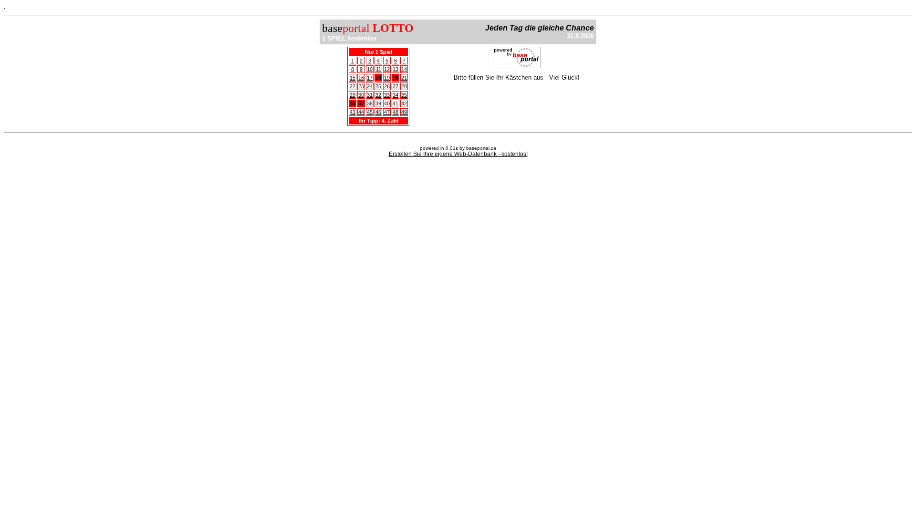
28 (404, 86)
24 (370, 86)
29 (352, 95)
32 (378, 95)
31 (370, 95)
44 (361, 112)
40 (387, 103)
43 (352, 112)
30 (361, 95)
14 (404, 69)
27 (395, 86)
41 (395, 103)
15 (352, 78)
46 (378, 112)
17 (370, 78)
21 (404, 78)
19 (387, 78)
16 (361, 78)
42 (404, 103)
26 (387, 86)
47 (387, 112)
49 (404, 112)
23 (361, 86)
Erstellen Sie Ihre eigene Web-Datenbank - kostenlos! (458, 154)
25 (378, 86)
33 (387, 95)
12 (387, 69)
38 (370, 103)
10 (370, 69)
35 (404, 95)
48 (395, 112)
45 (370, 112)
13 (395, 69)
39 (378, 103)
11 (378, 69)
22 (352, 86)
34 (395, 95)
